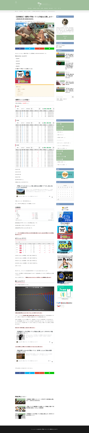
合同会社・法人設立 (36, 8)
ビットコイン (60, 140)
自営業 (42, 8)
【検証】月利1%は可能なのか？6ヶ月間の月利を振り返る (69, 83)
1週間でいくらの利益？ (20, 89)
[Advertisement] (34, 384)
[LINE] (49, 49)
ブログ (55, 8)
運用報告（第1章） (30, 21)
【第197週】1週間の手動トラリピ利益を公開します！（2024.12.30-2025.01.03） (69, 56)
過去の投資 (51, 8)
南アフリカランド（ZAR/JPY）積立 (64, 142)
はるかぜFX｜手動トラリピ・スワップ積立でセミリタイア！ (47, 429)
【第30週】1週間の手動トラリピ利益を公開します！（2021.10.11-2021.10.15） (69, 76)
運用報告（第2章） (62, 53)
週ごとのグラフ (19, 94)
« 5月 (58, 199)
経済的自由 (46, 8)
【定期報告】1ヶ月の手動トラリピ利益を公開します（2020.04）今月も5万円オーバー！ (40, 414)
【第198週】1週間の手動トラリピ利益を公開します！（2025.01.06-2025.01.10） (69, 90)
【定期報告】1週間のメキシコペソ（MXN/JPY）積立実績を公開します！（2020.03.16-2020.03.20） (40, 400)
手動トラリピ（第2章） (62, 164)
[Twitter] (30, 49)
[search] (73, 97)
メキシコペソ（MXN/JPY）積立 (21, 399)
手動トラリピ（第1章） (27, 11)
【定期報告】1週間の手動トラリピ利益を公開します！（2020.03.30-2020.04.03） (43, 11)
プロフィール (60, 126)
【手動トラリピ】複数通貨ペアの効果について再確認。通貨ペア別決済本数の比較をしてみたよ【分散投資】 (40, 407)
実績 (37, 21)
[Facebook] (20, 49)
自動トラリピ (60, 134)
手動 (39, 21)
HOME (17, 11)
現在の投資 (29, 8)
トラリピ (35, 21)
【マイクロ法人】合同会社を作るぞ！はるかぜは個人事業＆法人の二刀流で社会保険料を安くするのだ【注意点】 (69, 66)
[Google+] (39, 49)
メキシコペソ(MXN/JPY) (60, 100)
